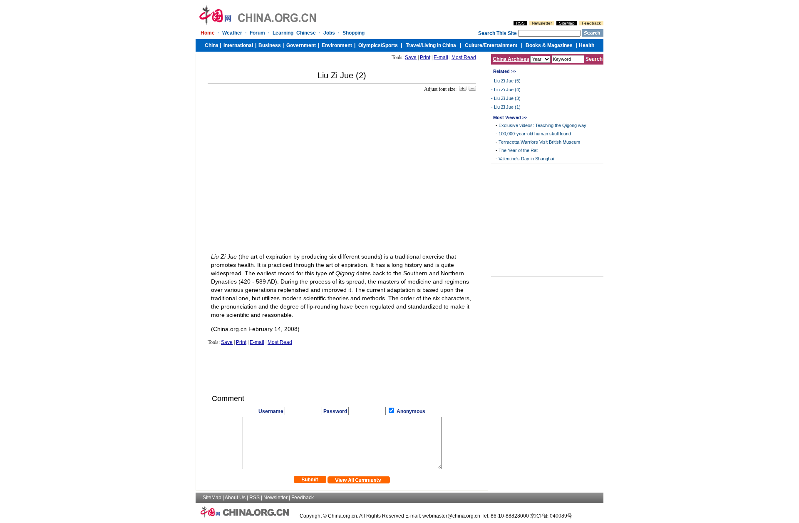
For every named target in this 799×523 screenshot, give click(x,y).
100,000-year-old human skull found (535, 133)
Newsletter (542, 23)
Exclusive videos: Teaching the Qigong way (542, 125)
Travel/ (414, 45)
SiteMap (567, 23)
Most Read (464, 57)
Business (269, 45)
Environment (337, 45)
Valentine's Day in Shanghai (526, 158)
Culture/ (474, 45)
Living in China (439, 45)
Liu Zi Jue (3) (507, 98)
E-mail (441, 57)
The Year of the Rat (518, 150)
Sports (390, 45)
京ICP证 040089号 (551, 516)
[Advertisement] (342, 368)
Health (586, 45)
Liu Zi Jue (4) (507, 89)
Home (208, 33)
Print (425, 57)
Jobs (329, 33)
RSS (520, 23)
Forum (257, 33)
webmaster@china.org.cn (451, 516)
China (211, 45)
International (238, 45)
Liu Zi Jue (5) (507, 80)
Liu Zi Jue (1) (507, 107)
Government (301, 45)
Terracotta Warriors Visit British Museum (539, 141)
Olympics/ (370, 45)
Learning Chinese (294, 33)
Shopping (353, 33)
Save (411, 57)
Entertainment (500, 45)
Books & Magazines (549, 45)
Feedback (591, 23)
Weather (232, 33)
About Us (235, 498)
